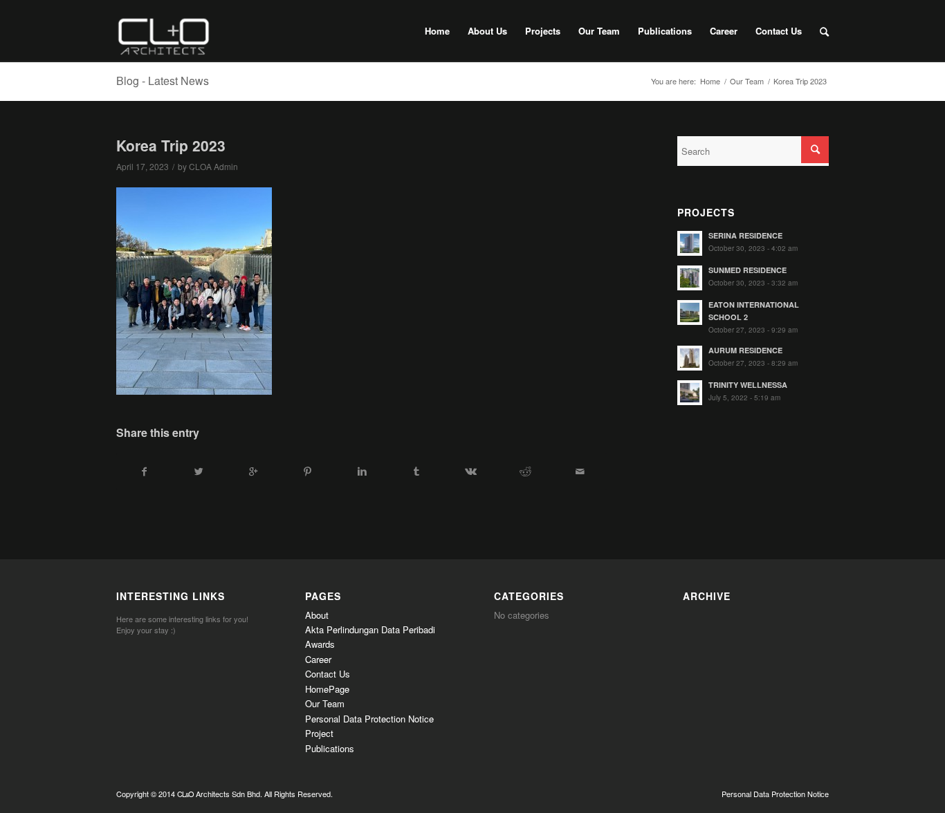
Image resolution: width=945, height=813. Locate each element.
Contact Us (327, 673)
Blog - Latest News (162, 80)
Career (318, 659)
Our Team (747, 81)
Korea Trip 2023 (171, 145)
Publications (329, 748)
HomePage (327, 688)
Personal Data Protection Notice (369, 718)
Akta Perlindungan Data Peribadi (370, 629)
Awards (320, 644)
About (317, 615)
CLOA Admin (213, 166)
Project (319, 733)
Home (710, 81)
